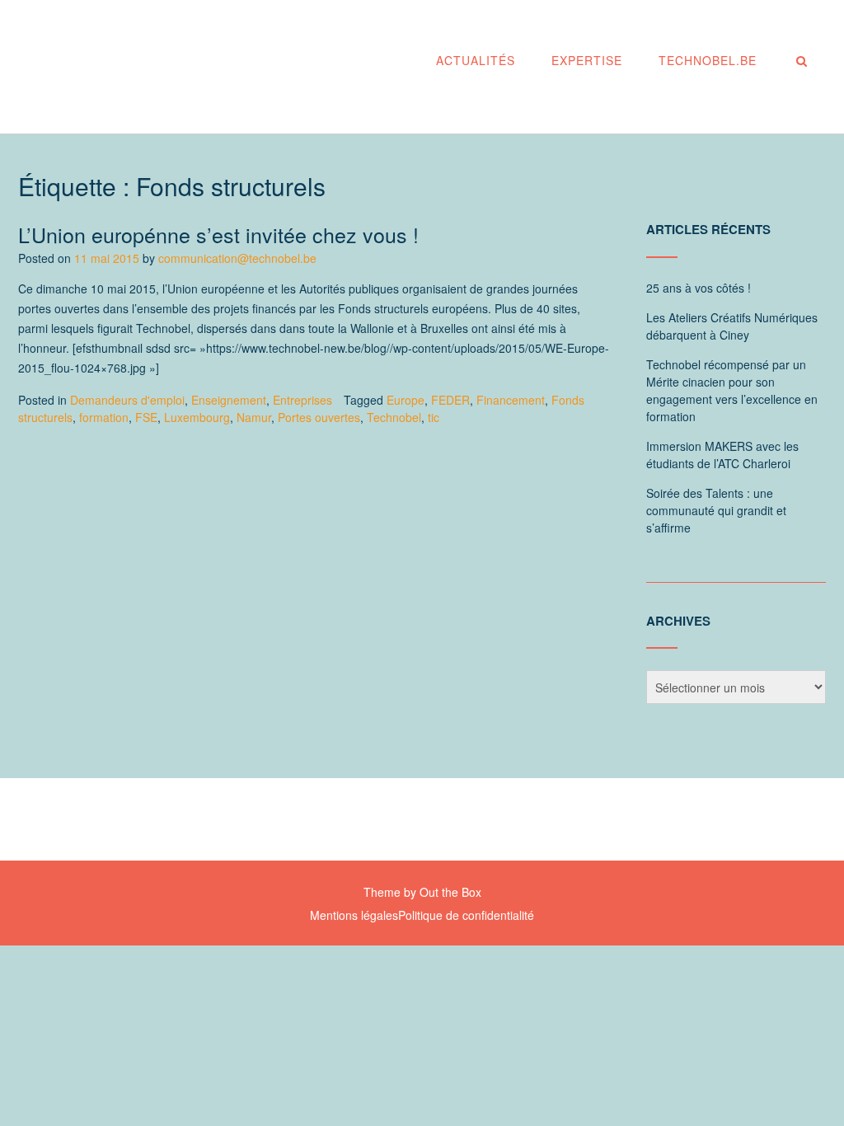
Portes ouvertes (319, 417)
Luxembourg (197, 417)
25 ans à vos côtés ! (698, 287)
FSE (146, 417)
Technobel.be (708, 60)
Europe (405, 400)
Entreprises (302, 400)
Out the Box (450, 892)
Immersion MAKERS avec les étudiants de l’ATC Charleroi (722, 455)
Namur (254, 417)
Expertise (586, 60)
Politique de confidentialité (466, 915)
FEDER (450, 400)
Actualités (475, 60)
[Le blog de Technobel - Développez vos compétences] (187, 68)
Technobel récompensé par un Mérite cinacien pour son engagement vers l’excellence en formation (732, 390)
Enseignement (228, 400)
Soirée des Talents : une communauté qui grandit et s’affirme (716, 510)
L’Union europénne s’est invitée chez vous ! (218, 234)
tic (433, 417)
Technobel (394, 417)
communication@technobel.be (237, 258)
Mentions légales (354, 915)
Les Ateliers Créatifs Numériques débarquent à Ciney (732, 326)
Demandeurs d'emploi (127, 400)
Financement (510, 400)
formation (104, 417)
